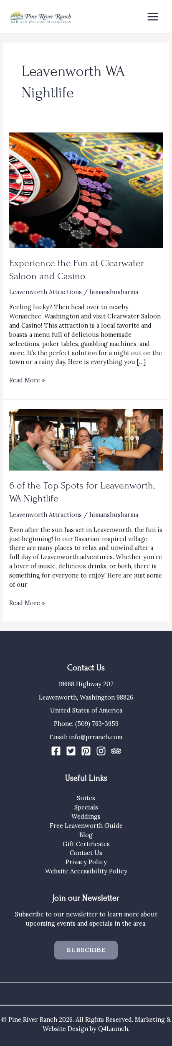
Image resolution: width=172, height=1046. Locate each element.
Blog (86, 835)
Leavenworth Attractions (45, 292)
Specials (86, 807)
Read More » (27, 380)
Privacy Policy (86, 862)
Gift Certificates (86, 844)
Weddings (86, 816)
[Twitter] (71, 751)
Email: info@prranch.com (86, 737)
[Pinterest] (86, 751)
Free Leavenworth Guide (86, 826)
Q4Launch (113, 1029)
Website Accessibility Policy (86, 871)
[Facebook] (56, 751)
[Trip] (116, 751)
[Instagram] (101, 751)
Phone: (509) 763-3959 (86, 724)
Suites (86, 798)
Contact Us (86, 853)
